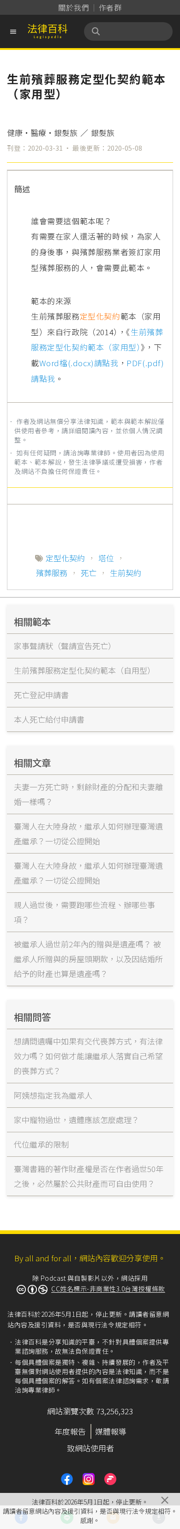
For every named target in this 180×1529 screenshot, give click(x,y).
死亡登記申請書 (41, 694)
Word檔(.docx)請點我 (79, 362)
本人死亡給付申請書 (49, 719)
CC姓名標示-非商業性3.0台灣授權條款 (108, 1288)
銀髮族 (102, 132)
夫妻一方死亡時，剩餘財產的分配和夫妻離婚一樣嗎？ (88, 794)
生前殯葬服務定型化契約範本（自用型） (84, 670)
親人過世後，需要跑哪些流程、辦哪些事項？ (84, 912)
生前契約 (125, 572)
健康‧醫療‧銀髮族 (42, 132)
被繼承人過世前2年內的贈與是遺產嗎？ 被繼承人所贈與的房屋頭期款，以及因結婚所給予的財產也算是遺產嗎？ (88, 958)
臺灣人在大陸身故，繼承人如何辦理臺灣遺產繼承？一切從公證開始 (88, 833)
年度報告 (70, 1431)
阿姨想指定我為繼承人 (53, 1095)
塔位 (106, 558)
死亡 (88, 572)
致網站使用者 (90, 1448)
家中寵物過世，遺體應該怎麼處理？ (76, 1119)
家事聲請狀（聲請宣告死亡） (65, 645)
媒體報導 (110, 1431)
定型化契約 (100, 316)
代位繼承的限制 (41, 1144)
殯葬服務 (51, 572)
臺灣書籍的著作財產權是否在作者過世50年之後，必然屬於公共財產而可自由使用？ (88, 1176)
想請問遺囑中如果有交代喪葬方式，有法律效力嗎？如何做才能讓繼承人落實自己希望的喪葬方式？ (88, 1055)
